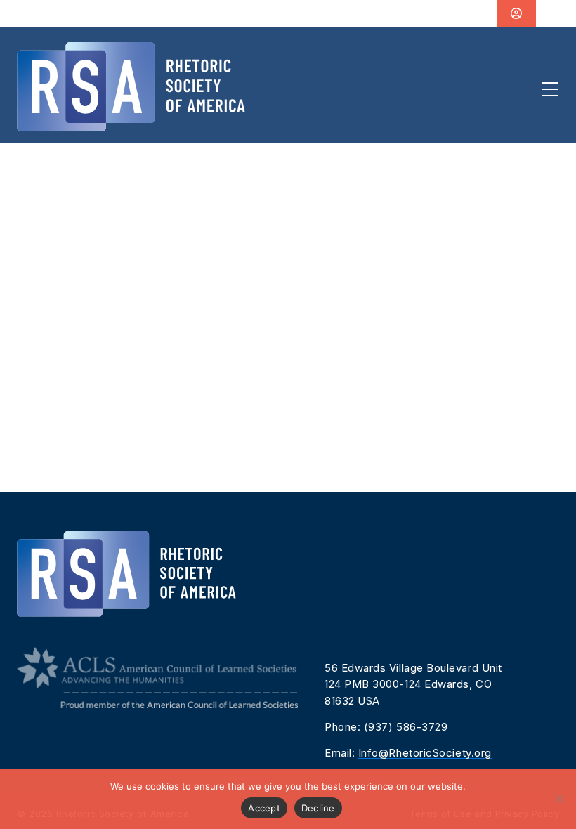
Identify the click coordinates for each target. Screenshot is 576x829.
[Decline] (558, 799)
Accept (264, 808)
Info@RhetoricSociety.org (425, 752)
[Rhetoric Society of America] (131, 86)
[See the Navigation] (550, 89)
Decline (318, 808)
